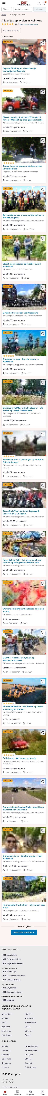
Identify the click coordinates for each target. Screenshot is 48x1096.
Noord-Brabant (31, 1046)
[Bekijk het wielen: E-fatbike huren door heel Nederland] (24, 297)
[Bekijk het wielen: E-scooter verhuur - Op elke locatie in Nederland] (24, 343)
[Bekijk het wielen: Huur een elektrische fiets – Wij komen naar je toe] (24, 889)
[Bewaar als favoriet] (42, 43)
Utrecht (28, 1031)
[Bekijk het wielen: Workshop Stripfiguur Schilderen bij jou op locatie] (24, 593)
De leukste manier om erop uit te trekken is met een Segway (23, 216)
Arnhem (4, 1018)
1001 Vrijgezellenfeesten (12, 963)
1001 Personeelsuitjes (11, 959)
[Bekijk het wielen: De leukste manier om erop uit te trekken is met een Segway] (24, 199)
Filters (5, 9)
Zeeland (28, 1063)
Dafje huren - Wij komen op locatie (19, 758)
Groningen (6, 1063)
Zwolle (28, 1035)
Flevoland (5, 1051)
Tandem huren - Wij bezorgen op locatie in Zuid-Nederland (23, 460)
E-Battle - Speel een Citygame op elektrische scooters (19, 659)
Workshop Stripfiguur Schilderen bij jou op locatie (23, 610)
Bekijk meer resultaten (23, 932)
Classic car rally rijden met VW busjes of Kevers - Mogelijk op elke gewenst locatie (23, 118)
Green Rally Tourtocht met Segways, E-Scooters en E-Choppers (21, 512)
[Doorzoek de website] (39, 3)
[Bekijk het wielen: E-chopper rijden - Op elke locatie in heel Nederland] (24, 840)
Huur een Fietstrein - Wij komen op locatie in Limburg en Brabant (23, 708)
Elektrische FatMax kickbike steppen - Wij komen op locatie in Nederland (23, 409)
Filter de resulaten (12, 30)
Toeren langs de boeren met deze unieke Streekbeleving (22, 167)
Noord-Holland (31, 1051)
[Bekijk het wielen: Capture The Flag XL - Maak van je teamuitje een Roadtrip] (24, 52)
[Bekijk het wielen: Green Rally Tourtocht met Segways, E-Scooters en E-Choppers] (24, 495)
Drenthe (4, 1046)
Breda (4, 1023)
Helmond (39, 9)
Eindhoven (6, 1031)
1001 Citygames (8, 988)
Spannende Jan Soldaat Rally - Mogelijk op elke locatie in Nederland (23, 808)
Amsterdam (6, 1014)
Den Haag (5, 1027)
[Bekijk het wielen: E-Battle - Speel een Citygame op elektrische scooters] (24, 642)
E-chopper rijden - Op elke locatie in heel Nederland (22, 857)
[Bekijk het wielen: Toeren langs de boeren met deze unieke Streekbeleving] (24, 150)
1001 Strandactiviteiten (11, 992)
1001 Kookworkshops (11, 980)
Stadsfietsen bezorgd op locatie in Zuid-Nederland (22, 265)
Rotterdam (29, 1018)
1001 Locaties (7, 1000)
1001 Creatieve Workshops (13, 976)
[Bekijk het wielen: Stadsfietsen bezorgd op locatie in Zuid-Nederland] (24, 248)
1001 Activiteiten (9, 955)
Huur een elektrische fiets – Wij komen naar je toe (24, 906)
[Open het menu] (3, 3)
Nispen (28, 1014)
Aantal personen (22, 9)
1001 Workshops (8, 971)
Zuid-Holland (30, 1067)
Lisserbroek (6, 1035)
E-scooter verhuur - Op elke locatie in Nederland (21, 360)
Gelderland (6, 1059)
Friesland (5, 1055)
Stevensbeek (30, 1023)
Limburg (5, 1067)
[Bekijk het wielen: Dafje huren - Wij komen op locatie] (24, 742)
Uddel (27, 1027)
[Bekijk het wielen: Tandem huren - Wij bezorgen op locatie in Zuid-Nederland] (24, 443)
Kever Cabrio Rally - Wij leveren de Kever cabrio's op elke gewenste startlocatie (22, 561)
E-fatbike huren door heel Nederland (20, 313)
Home (3, 15)
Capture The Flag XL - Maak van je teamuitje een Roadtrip (19, 69)
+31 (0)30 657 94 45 (9, 1087)
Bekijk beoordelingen (28, 24)
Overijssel (29, 1055)
